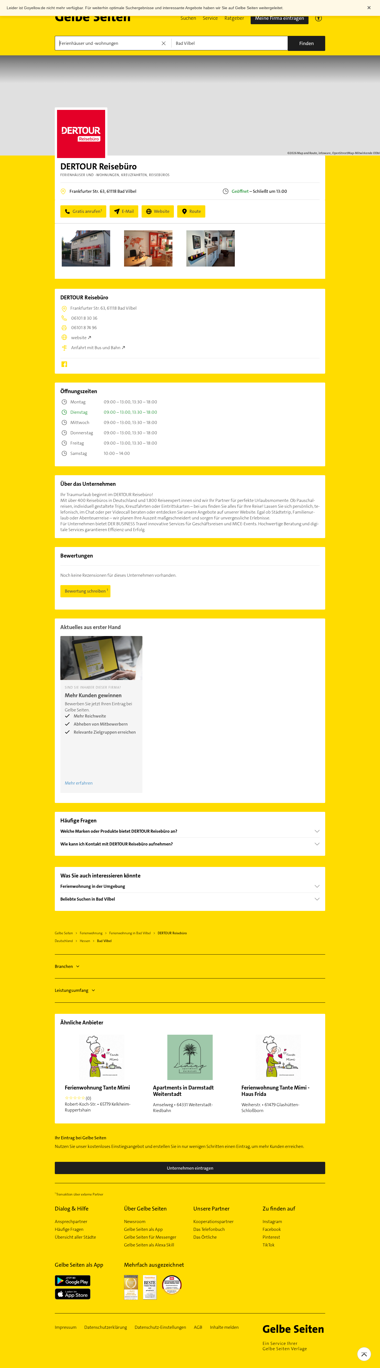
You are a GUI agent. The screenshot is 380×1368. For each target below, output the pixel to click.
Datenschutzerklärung (105, 1327)
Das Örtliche (205, 1237)
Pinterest (271, 1237)
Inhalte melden (224, 1327)
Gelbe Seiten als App (143, 1229)
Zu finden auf (279, 1208)
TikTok (269, 1245)
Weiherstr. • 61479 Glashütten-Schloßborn (275, 1098)
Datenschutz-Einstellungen (160, 1327)
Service (210, 18)
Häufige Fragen (69, 1229)
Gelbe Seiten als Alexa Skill (149, 1245)
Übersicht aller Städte (75, 1237)
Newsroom (134, 1221)
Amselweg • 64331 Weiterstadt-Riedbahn (183, 1098)
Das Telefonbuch (209, 1229)
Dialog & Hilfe (71, 1208)
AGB (198, 1327)
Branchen (64, 966)
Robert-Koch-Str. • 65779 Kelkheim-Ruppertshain (97, 1098)
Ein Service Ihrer (285, 1346)
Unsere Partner (211, 1208)
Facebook (272, 1229)
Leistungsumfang (71, 990)
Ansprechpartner (71, 1221)
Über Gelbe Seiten (145, 1208)
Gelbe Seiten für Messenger (150, 1237)
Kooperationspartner (213, 1221)
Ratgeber (234, 18)
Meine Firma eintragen (279, 18)
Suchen (188, 18)
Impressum (66, 1327)
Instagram (272, 1221)
